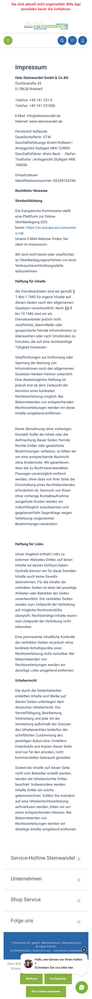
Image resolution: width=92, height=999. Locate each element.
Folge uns (22, 921)
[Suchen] (61, 40)
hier (78, 4)
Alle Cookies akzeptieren (46, 991)
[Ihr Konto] (82, 40)
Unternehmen (26, 879)
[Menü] (8, 40)
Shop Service (26, 900)
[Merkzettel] (72, 40)
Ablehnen (31, 979)
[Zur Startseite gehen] (46, 25)
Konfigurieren (58, 979)
